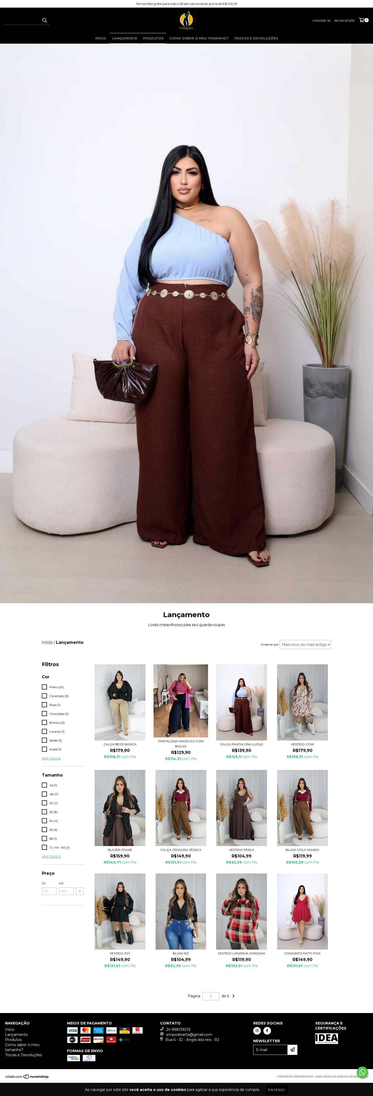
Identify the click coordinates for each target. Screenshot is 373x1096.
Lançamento (124, 38)
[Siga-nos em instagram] (257, 1031)
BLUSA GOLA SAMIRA (302, 850)
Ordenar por (270, 644)
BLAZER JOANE (120, 850)
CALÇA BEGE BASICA (120, 744)
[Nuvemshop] (27, 1078)
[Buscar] (44, 20)
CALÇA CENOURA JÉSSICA (180, 850)
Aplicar (79, 891)
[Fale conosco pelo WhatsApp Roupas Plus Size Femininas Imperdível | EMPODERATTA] (362, 1072)
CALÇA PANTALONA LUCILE (241, 744)
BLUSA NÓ (181, 953)
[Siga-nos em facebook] (267, 1031)
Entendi (276, 1090)
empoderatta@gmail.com (189, 1034)
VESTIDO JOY (120, 953)
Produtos (153, 38)
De (44, 883)
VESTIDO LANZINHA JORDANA (241, 953)
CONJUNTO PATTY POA (302, 953)
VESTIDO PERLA (241, 850)
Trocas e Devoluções (256, 38)
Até (61, 883)
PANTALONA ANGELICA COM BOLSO (181, 743)
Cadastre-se (322, 20)
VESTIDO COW (302, 744)
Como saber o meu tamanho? (198, 38)
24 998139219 (178, 1029)
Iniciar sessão (344, 20)
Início (100, 38)
